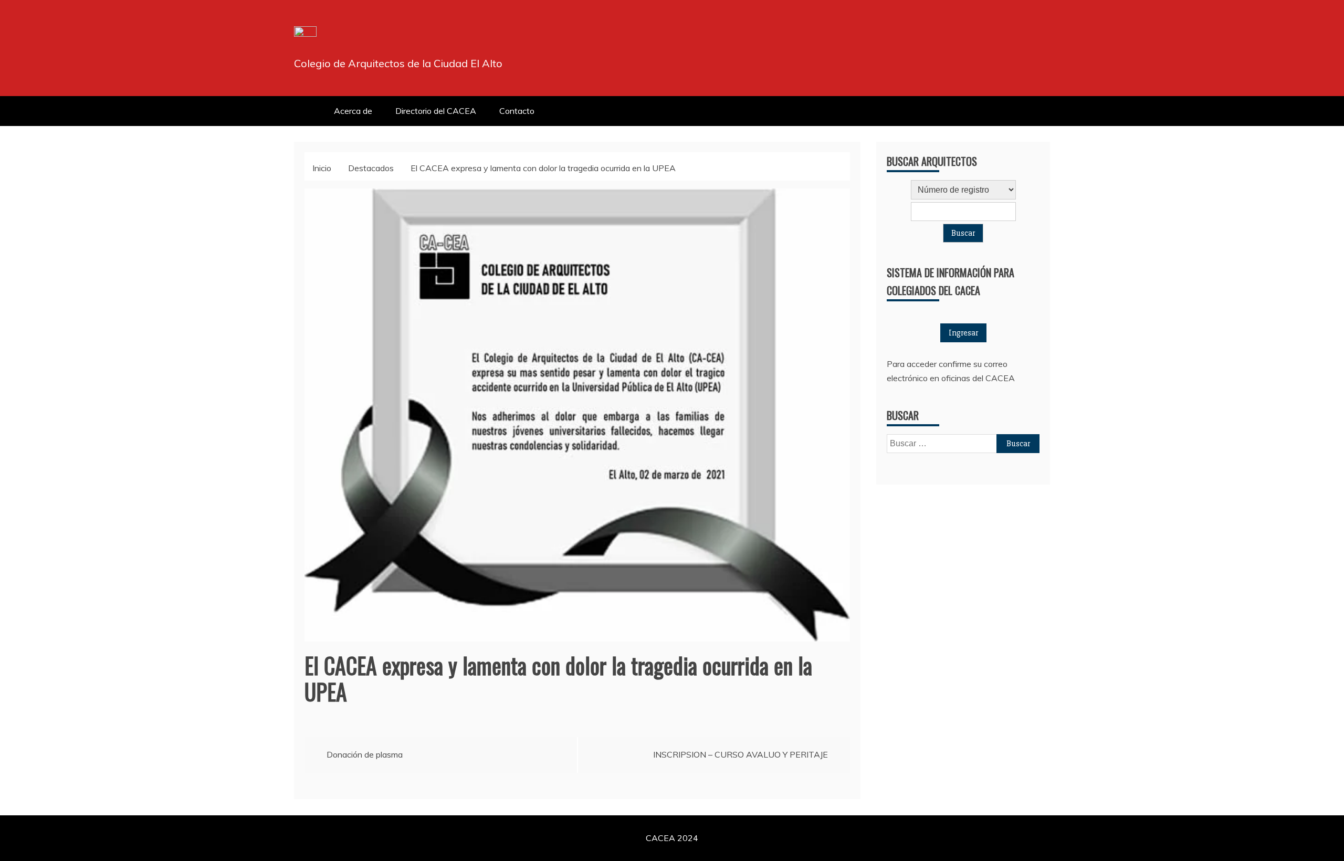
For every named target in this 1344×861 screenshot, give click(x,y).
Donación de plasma (365, 754)
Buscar (963, 233)
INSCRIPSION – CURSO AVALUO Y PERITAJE (740, 754)
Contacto (516, 111)
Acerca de (353, 111)
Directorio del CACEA (435, 111)
